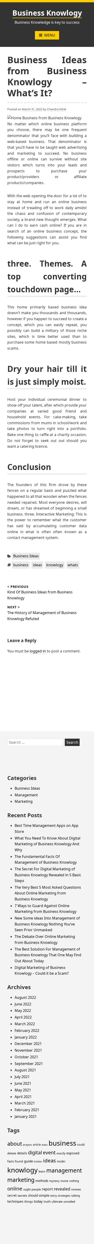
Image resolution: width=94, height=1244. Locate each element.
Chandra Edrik (56, 109)
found (19, 1161)
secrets (22, 1195)
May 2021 (23, 1090)
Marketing (24, 801)
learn (42, 1171)
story (53, 1196)
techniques (15, 1201)
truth (47, 1201)
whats (73, 564)
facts (10, 1161)
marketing (20, 1180)
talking (75, 1195)
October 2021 (26, 1056)
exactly (61, 1153)
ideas (37, 564)
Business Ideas (26, 555)
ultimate (57, 1202)
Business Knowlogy (47, 13)
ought (27, 1189)
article (37, 1144)
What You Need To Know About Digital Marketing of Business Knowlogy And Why (47, 844)
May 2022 (23, 1010)
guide (28, 1161)
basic (45, 1144)
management (64, 1170)
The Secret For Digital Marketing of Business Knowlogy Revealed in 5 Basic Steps (48, 874)
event (49, 1152)
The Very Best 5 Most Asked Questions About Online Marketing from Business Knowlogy (48, 893)
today (38, 1201)
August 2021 (25, 1070)
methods (41, 1181)
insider (61, 1161)
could (81, 1145)
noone (64, 1181)
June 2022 (23, 1004)
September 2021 (29, 1063)
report (47, 1189)
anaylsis (27, 1144)
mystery (54, 1181)
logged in (38, 651)
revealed (62, 1189)
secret (12, 1195)
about (14, 1143)
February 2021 (27, 1109)
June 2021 (23, 1083)
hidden (38, 1161)
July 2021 (22, 1076)
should (33, 1195)
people (36, 1189)
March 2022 (25, 1023)
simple (44, 1195)
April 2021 (23, 1096)
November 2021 (28, 1050)
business (21, 564)
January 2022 (26, 1037)
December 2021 (28, 1043)
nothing (74, 1181)
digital (35, 1152)
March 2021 (25, 1103)
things (28, 1202)
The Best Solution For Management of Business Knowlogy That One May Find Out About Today (48, 955)
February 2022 (27, 1030)
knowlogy (54, 564)
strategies (64, 1195)
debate (11, 1153)
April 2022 (23, 1017)
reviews (76, 1189)
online (14, 1188)
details (22, 1153)
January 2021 (26, 1116)
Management (26, 794)
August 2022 (25, 997)
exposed (72, 1153)
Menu (49, 35)
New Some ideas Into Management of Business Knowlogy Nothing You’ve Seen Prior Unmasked (47, 924)
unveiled (69, 1201)
